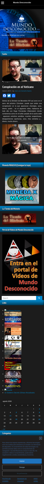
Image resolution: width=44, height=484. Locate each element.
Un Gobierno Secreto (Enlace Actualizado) (20, 392)
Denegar (22, 467)
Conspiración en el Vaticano (18, 87)
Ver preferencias (22, 473)
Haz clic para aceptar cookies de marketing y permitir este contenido (22, 139)
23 (39, 419)
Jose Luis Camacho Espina (23, 91)
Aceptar (22, 461)
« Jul (3, 429)
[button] (40, 438)
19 (16, 419)
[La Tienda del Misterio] (25, 43)
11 (10, 416)
